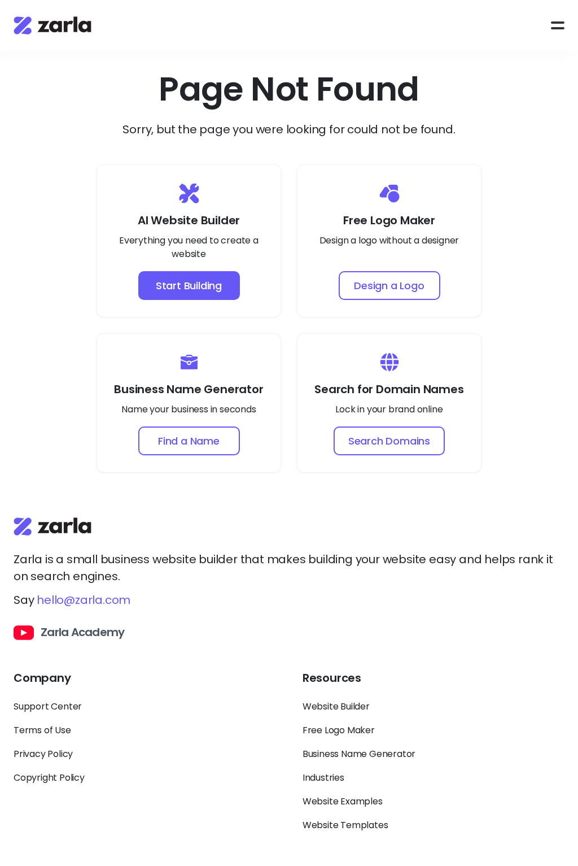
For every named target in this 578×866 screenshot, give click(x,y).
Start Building (189, 285)
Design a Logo (389, 285)
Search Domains (389, 441)
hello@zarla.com (83, 600)
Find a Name (189, 441)
